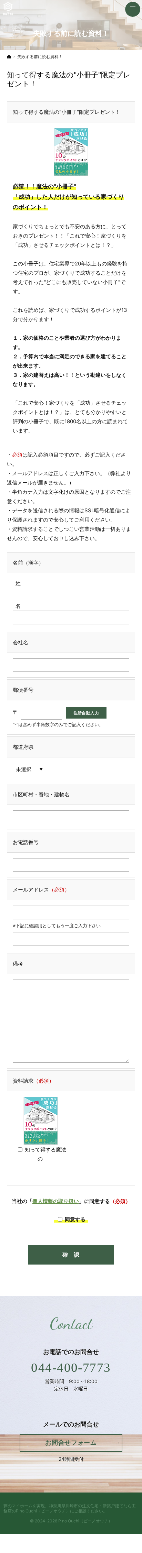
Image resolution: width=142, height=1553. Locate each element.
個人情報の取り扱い (55, 1201)
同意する (76, 1219)
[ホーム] (9, 56)
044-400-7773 (71, 1367)
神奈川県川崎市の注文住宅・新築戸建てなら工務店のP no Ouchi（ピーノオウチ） (69, 1508)
